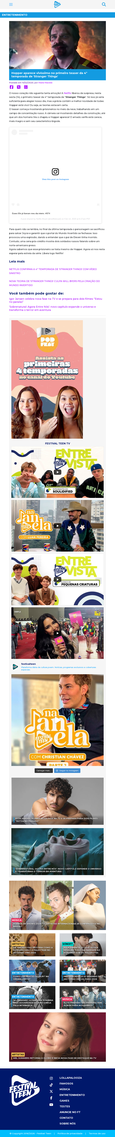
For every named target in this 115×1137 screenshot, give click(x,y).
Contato (66, 1117)
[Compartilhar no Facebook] (11, 87)
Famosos (66, 1083)
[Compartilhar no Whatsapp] (25, 87)
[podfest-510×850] (47, 379)
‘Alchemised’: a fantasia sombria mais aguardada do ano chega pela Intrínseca (33, 1003)
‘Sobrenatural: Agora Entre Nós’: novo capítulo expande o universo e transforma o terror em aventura (58, 870)
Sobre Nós (68, 1123)
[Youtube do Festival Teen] (51, 1105)
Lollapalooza (71, 1077)
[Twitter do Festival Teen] (51, 1091)
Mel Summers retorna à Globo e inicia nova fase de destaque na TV (54, 1058)
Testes (65, 1106)
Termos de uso (97, 1133)
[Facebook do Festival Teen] (51, 1098)
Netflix (67, 93)
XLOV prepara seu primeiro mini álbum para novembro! (83, 1004)
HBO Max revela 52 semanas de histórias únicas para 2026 (82, 977)
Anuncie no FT (70, 1112)
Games (64, 1100)
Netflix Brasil (41, 219)
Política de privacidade (70, 1133)
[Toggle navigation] (11, 4)
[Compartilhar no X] (18, 87)
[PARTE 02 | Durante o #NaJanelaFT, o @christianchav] (57, 720)
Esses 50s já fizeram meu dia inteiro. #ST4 (31, 213)
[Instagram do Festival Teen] (51, 1078)
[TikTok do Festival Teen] (51, 1085)
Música (65, 1089)
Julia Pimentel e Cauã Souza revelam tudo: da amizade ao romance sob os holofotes (82, 950)
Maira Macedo (45, 82)
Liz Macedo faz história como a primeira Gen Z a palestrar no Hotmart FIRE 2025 (33, 950)
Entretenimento (14, 14)
